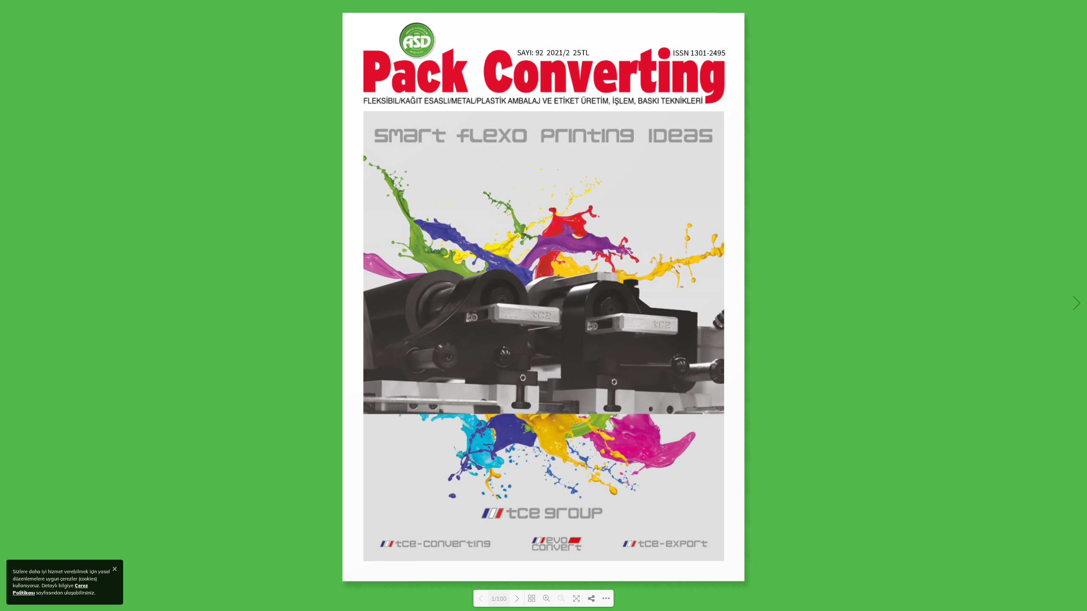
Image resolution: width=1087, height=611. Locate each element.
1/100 (499, 598)
